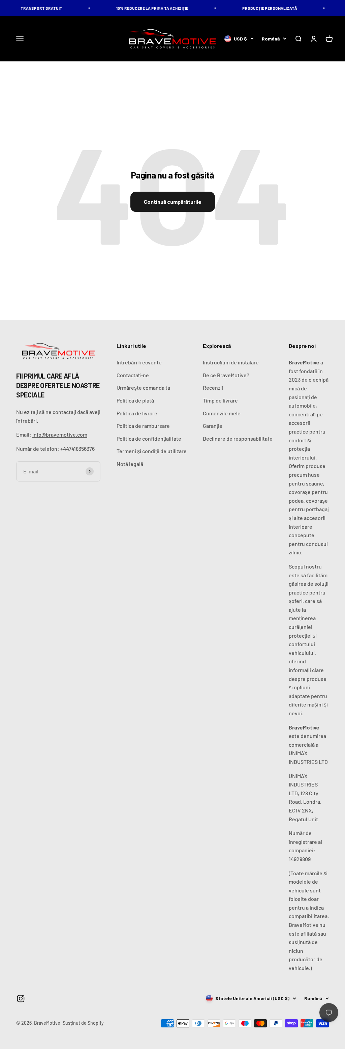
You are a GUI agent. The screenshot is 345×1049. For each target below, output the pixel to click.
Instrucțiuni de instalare (231, 362)
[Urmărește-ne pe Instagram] (20, 998)
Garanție (212, 425)
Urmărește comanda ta (143, 387)
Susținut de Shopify (83, 1023)
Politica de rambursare (143, 425)
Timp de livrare (220, 400)
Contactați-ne (133, 375)
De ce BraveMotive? (226, 375)
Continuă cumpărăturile (172, 201)
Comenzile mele (222, 413)
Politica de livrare (137, 413)
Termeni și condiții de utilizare (152, 451)
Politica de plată (135, 400)
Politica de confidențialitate (149, 438)
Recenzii (213, 387)
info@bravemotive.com (59, 434)
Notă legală (130, 464)
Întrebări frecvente (139, 362)
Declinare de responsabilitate (238, 438)
